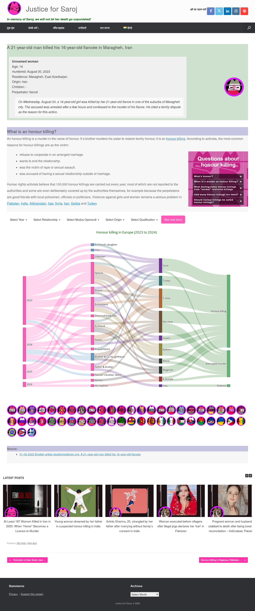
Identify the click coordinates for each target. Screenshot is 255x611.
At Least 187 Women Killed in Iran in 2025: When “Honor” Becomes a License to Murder (27, 526)
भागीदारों (82, 28)
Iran (66, 203)
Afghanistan (37, 203)
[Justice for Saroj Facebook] (211, 11)
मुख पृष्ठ (10, 28)
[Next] (250, 475)
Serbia (75, 203)
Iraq (50, 203)
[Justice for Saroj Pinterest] (244, 11)
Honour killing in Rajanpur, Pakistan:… (223, 559)
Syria (58, 203)
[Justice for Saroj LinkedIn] (227, 11)
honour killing (175, 138)
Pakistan (13, 203)
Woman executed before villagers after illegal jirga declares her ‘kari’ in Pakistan (180, 526)
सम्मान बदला (32, 543)
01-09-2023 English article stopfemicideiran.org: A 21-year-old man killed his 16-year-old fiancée (80, 454)
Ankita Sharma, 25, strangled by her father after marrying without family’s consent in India (129, 526)
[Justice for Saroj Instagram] (236, 11)
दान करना (105, 28)
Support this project (32, 594)
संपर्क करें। (33, 28)
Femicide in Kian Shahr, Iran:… (27, 559)
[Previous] (246, 475)
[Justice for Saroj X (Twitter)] (219, 11)
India (24, 203)
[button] (249, 28)
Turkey (92, 203)
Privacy (13, 594)
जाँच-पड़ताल (58, 28)
